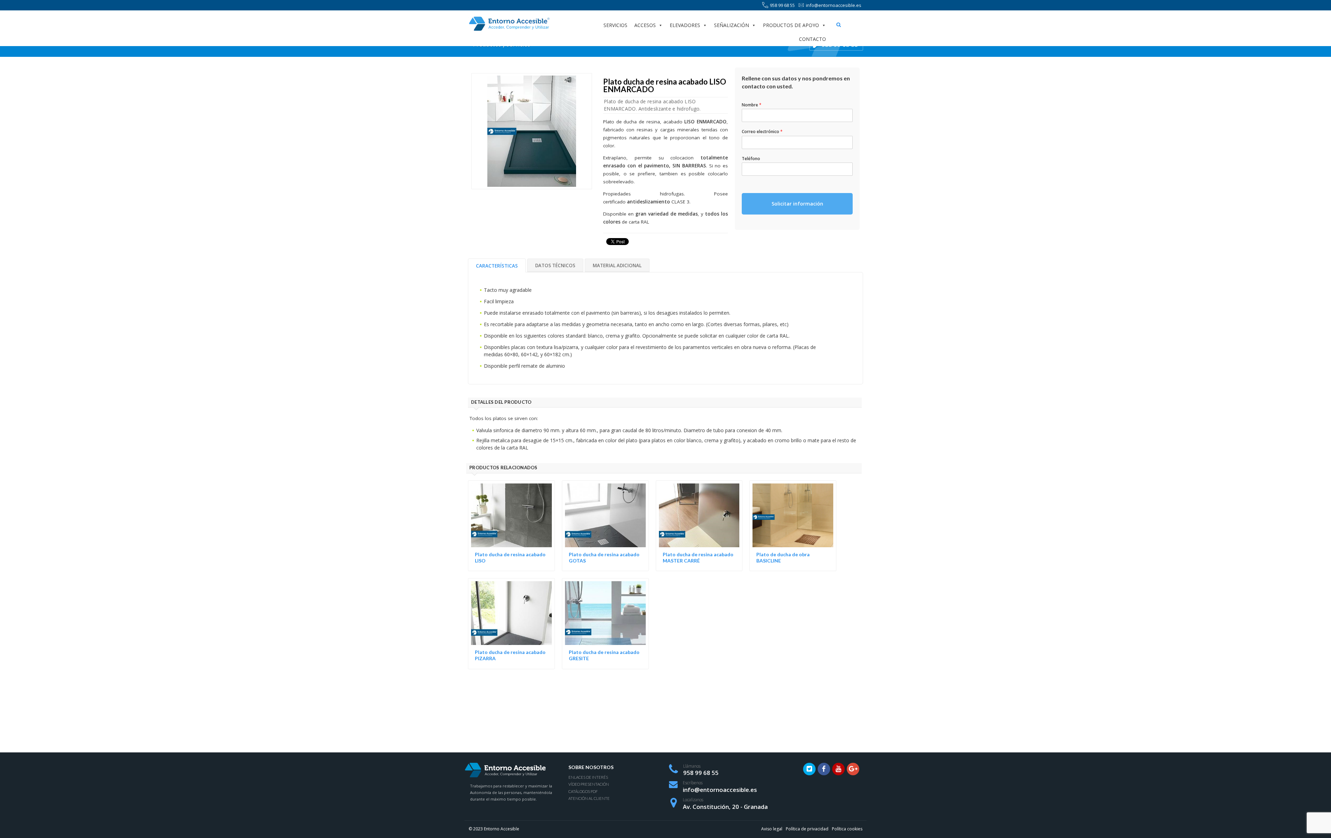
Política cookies (847, 829)
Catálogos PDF (583, 791)
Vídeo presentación (588, 784)
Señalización (731, 25)
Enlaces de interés (588, 777)
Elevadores (685, 25)
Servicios (615, 25)
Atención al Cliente (589, 798)
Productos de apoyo (791, 25)
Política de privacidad (807, 829)
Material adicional (617, 265)
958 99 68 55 (782, 5)
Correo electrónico (762, 131)
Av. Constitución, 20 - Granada (725, 807)
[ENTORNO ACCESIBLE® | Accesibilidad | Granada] (509, 24)
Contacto (812, 39)
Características (497, 266)
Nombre (752, 105)
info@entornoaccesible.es (833, 5)
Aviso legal (771, 829)
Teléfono (751, 159)
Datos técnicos (555, 265)
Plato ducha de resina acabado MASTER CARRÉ (698, 557)
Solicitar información (797, 203)
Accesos (645, 25)
